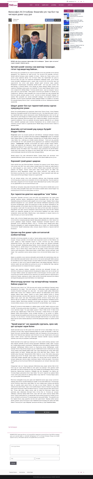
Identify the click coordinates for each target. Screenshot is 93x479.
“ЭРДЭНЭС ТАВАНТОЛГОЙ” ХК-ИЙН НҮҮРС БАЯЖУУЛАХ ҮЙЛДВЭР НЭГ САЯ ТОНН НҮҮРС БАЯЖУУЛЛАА (76, 34)
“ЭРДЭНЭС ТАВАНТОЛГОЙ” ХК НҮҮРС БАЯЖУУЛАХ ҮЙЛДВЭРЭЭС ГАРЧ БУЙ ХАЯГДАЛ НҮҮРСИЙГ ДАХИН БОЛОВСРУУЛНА (77, 47)
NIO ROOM (61, 5)
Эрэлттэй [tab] (79, 11)
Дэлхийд (53, 5)
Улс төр (37, 5)
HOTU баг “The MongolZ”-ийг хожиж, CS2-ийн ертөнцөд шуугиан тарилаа (76, 28)
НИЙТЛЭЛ (70, 5)
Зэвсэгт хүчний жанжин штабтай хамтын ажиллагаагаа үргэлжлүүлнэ (76, 15)
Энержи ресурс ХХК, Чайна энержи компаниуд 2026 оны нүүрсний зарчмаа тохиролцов (76, 21)
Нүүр (31, 5)
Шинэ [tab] (68, 11)
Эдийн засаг (45, 5)
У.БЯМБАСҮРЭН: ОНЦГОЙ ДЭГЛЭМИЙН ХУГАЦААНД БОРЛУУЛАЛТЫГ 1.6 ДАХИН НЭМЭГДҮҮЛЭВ (76, 40)
